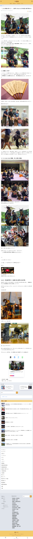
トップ (5, 538)
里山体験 (13, 527)
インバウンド (3, 455)
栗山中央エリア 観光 (4, 478)
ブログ (2, 459)
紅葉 (2, 486)
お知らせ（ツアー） (18, 501)
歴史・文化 (6, 380)
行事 (2, 488)
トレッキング (13, 509)
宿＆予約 (18, 3)
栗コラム (2, 474)
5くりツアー (3, 451)
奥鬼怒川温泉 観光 (4, 465)
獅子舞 (10, 380)
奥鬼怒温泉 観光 (4, 467)
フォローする (12, 373)
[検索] (17, 393)
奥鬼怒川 (4, 501)
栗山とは (11, 3)
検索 (27, 538)
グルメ (2, 457)
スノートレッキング (14, 507)
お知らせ (2, 453)
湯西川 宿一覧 (5, 505)
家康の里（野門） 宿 (14, 518)
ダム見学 (19, 507)
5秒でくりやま (4, 396)
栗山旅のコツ (3, 480)
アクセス (22, 3)
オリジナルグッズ (14, 504)
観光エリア (14, 3)
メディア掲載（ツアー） (15, 512)
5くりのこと (3, 449)
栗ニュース (3, 476)
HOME (17, 532)
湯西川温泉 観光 (4, 484)
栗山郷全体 (3, 482)
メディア (2, 461)
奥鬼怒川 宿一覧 (5, 506)
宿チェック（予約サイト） (16, 538)
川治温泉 (2, 472)
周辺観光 (2, 463)
